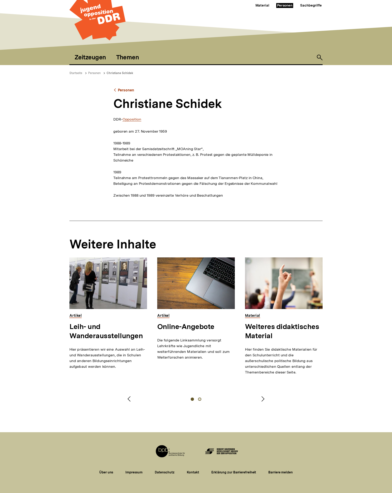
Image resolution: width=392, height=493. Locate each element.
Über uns (106, 472)
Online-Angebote (185, 326)
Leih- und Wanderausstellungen (106, 331)
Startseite (75, 73)
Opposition (131, 119)
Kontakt (193, 472)
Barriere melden (280, 472)
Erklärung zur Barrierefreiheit (233, 472)
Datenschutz (165, 472)
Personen (284, 5)
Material (262, 5)
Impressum (133, 472)
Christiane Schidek (120, 73)
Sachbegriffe (311, 5)
